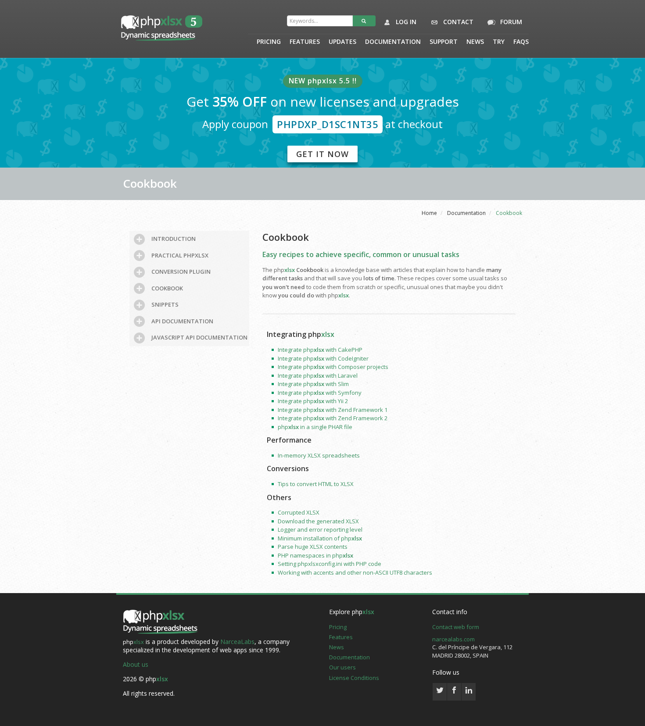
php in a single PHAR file (315, 427)
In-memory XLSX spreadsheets (319, 455)
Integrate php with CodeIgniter (323, 358)
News (475, 42)
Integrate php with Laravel (318, 375)
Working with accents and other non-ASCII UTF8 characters (355, 572)
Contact (457, 22)
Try (499, 42)
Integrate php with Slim (313, 384)
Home (429, 213)
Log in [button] (405, 22)
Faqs (521, 42)
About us (135, 664)
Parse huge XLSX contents (313, 547)
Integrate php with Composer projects (333, 367)
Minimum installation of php (320, 538)
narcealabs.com (453, 639)
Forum (510, 22)
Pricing (269, 42)
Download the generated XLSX (318, 521)
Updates (342, 42)
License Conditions (354, 678)
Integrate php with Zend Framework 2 (332, 418)
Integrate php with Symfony (320, 393)
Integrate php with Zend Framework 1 (332, 410)
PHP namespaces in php (315, 555)
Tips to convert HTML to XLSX (316, 484)
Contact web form (455, 627)
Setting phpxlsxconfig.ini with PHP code (329, 564)
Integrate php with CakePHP (320, 350)
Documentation (393, 42)
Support (444, 42)
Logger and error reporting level (320, 529)
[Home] (160, 622)
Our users (342, 667)
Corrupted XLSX (298, 512)
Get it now (322, 154)
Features (305, 42)
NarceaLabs (237, 641)
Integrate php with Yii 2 (313, 401)
